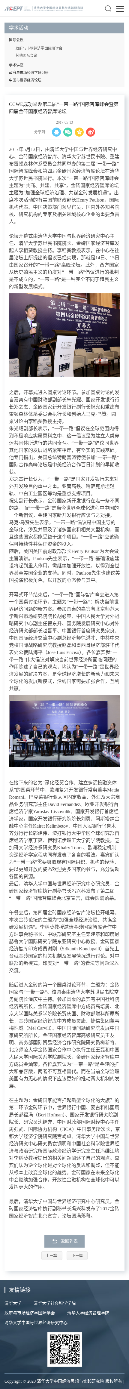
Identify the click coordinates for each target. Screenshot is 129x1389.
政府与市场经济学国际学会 (29, 1313)
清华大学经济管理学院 (88, 1313)
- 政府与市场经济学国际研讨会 (38, 48)
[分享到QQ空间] (79, 132)
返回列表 (69, 1241)
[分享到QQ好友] (56, 132)
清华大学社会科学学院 (55, 1303)
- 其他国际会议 (25, 56)
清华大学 (12, 1303)
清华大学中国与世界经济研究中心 (36, 1322)
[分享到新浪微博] (90, 132)
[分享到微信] (67, 132)
